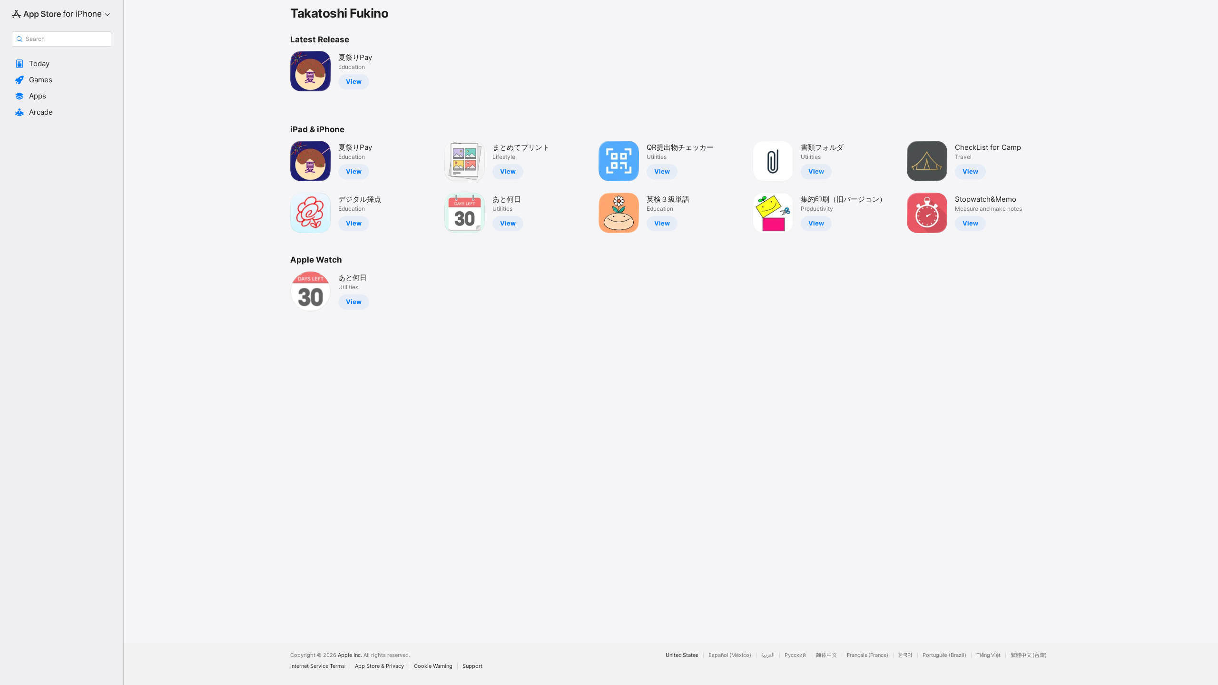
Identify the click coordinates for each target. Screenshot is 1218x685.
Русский (795, 655)
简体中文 (826, 655)
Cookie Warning (433, 666)
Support (472, 666)
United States (682, 655)
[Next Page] (1061, 187)
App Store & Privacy (379, 666)
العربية (768, 655)
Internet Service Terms (317, 666)
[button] (61, 64)
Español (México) (729, 655)
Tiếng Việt (988, 655)
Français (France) (867, 655)
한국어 (905, 655)
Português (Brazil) (944, 655)
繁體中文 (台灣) (1029, 655)
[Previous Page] (280, 187)
